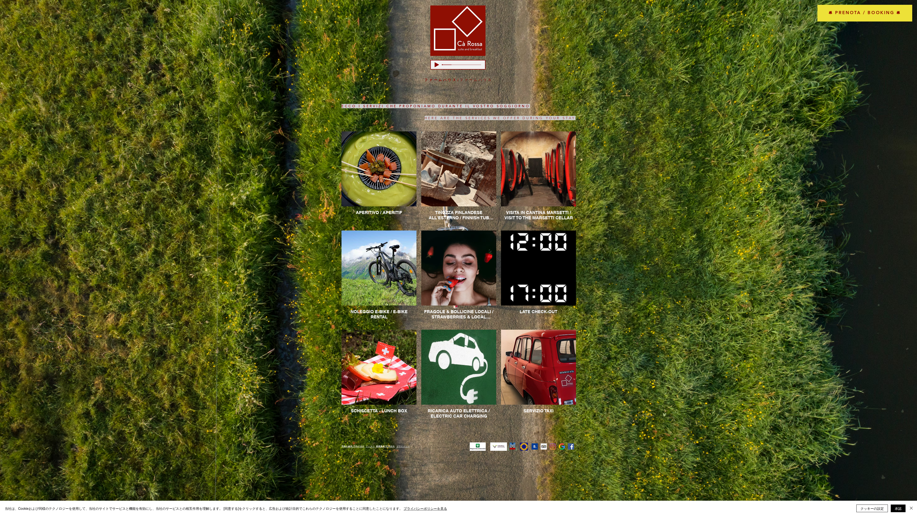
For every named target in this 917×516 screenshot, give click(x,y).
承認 (898, 508)
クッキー (370, 446)
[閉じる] (911, 508)
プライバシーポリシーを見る (425, 508)
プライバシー (403, 446)
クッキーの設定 (872, 508)
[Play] (437, 64)
